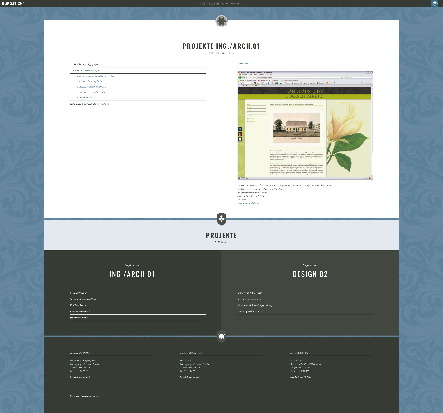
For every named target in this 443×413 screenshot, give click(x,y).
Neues (203, 3)
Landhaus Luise (86, 98)
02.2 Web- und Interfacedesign (84, 71)
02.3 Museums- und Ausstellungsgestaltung (89, 104)
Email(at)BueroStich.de (80, 377)
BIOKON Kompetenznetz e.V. (92, 87)
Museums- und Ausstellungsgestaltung (254, 305)
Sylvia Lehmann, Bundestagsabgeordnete (97, 76)
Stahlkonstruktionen (79, 318)
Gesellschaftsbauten (78, 293)
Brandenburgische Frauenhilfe (92, 92)
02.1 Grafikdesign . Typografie (84, 64)
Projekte (214, 3)
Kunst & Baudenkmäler (80, 311)
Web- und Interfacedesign (249, 299)
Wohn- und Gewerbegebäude (83, 299)
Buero (225, 3)
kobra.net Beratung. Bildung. (91, 81)
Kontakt (236, 3)
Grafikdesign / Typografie (249, 293)
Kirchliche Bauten (78, 305)
